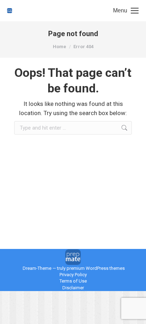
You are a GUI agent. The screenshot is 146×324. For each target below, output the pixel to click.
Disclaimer (73, 287)
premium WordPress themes (96, 268)
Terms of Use (73, 281)
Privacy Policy (73, 274)
